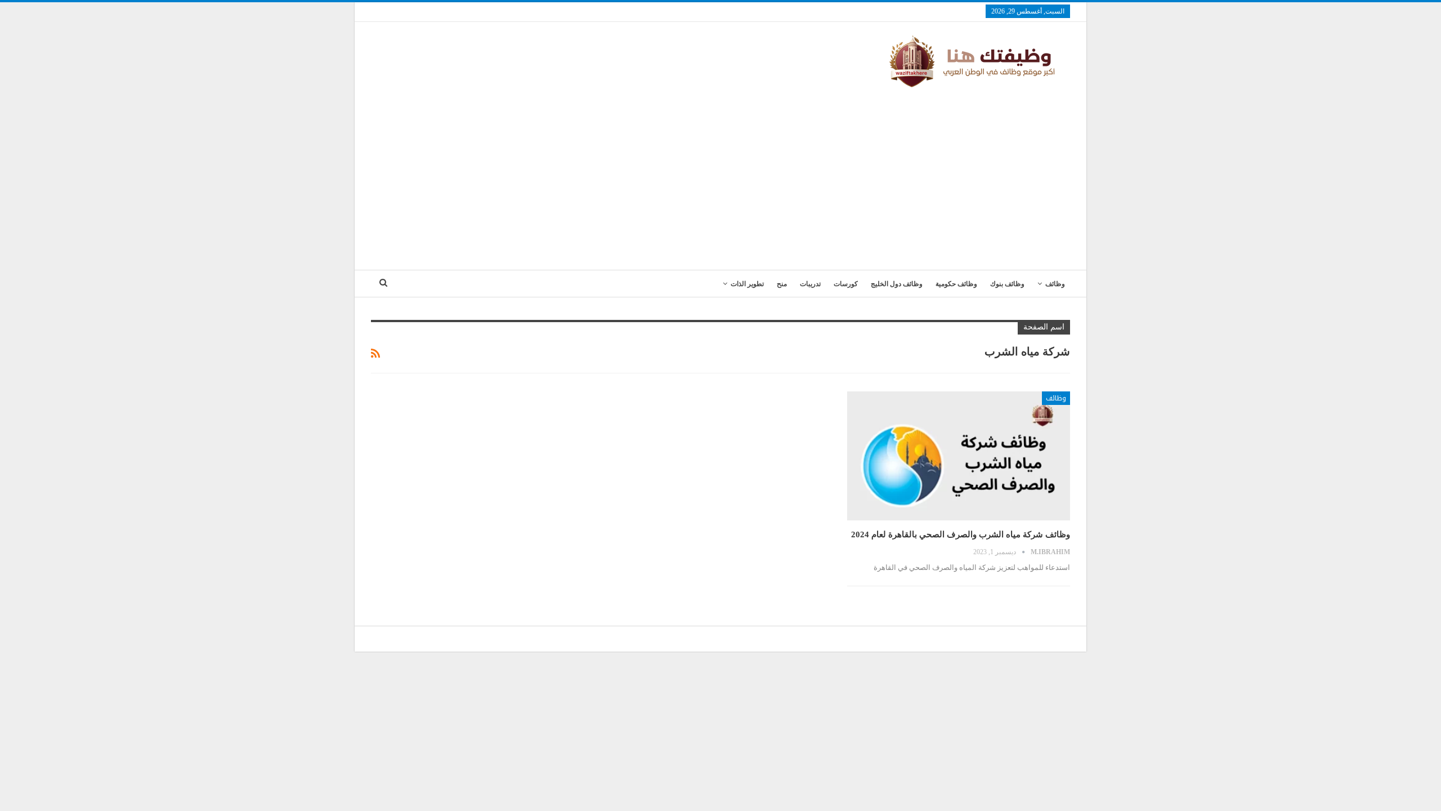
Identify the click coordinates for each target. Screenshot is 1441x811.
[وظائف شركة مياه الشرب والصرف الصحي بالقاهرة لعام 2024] (958, 456)
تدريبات (810, 284)
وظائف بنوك (1007, 284)
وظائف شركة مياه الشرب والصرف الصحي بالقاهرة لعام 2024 (960, 534)
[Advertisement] (720, 174)
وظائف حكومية (956, 284)
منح (782, 284)
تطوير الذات (747, 284)
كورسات (846, 284)
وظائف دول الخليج (897, 284)
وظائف (1055, 284)
